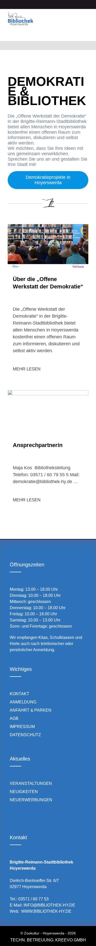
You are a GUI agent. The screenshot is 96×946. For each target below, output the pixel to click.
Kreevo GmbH (70, 940)
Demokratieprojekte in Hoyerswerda (48, 180)
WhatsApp (55, 817)
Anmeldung (23, 702)
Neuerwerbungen (31, 800)
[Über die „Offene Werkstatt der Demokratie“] (48, 246)
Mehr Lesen (26, 369)
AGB (14, 718)
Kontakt (19, 694)
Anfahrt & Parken (30, 710)
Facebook (11, 817)
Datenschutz (25, 735)
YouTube (41, 817)
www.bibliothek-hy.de (46, 911)
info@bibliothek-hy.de (49, 905)
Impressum (22, 726)
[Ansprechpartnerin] (48, 412)
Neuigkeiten (24, 791)
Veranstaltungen (31, 783)
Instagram (26, 817)
